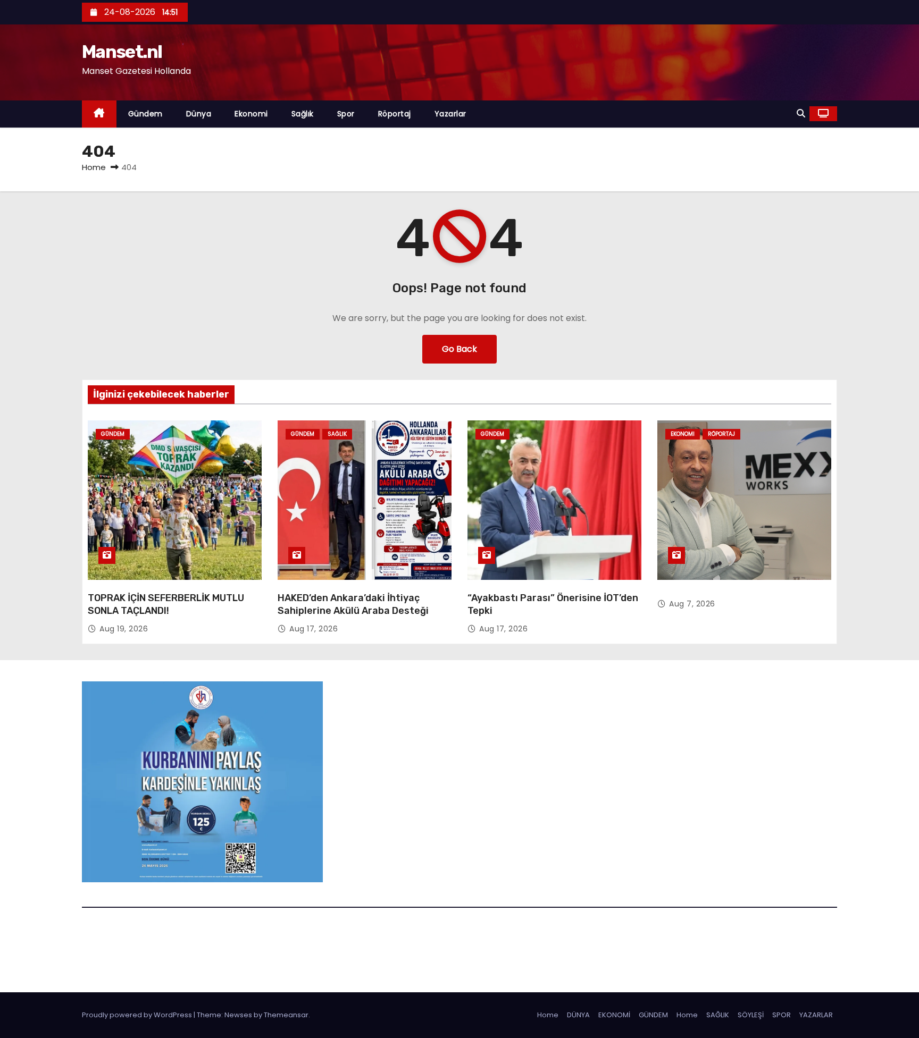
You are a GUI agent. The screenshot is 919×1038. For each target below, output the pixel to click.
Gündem (145, 113)
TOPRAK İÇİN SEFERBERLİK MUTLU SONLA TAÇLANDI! (166, 604)
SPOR (781, 1015)
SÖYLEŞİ (751, 1015)
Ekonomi (251, 113)
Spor (346, 113)
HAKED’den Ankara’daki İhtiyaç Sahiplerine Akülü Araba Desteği (353, 604)
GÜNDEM (653, 1015)
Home (94, 167)
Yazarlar (450, 113)
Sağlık (302, 113)
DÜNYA (578, 1015)
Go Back (459, 349)
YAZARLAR (816, 1015)
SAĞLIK (717, 1015)
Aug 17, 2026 (313, 628)
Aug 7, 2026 (692, 603)
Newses (238, 1015)
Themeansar (286, 1015)
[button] (801, 113)
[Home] (99, 114)
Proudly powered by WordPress (138, 1015)
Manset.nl (122, 52)
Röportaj (394, 113)
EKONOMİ (614, 1015)
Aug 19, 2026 (123, 628)
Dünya (199, 113)
